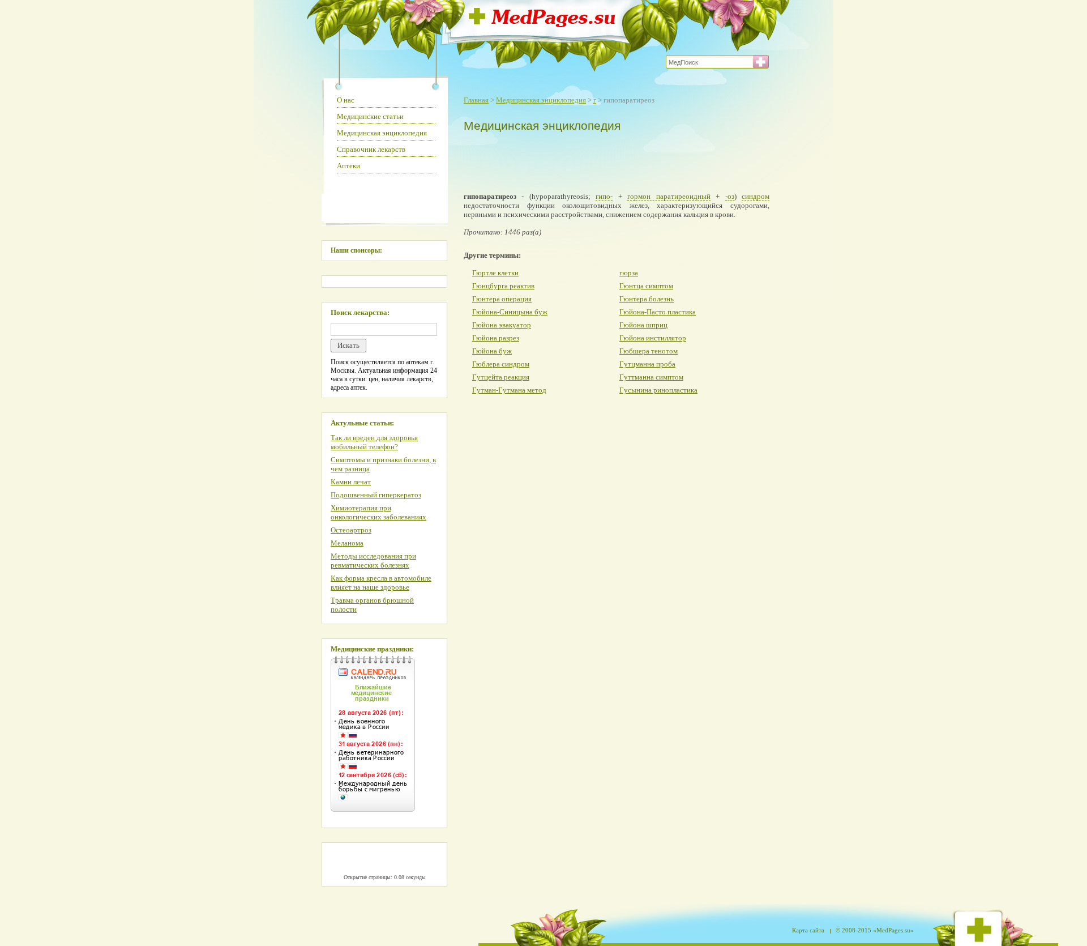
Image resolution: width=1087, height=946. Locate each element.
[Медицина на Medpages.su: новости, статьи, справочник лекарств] (542, 24)
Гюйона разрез (495, 338)
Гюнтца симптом (646, 286)
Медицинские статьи (370, 116)
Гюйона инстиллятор (652, 338)
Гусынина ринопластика (658, 390)
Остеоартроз (351, 530)
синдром (755, 196)
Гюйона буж (492, 351)
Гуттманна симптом (651, 377)
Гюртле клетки (495, 273)
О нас (345, 100)
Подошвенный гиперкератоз (376, 495)
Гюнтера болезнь (646, 299)
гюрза (628, 273)
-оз (729, 196)
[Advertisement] (614, 160)
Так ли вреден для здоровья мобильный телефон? (374, 442)
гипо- (604, 196)
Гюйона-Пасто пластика (657, 312)
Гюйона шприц (643, 325)
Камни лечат (351, 482)
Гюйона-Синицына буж (509, 312)
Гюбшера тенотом (648, 351)
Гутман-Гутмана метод (509, 390)
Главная (476, 100)
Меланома (347, 543)
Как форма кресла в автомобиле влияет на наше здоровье (381, 582)
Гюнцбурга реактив (503, 286)
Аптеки (348, 165)
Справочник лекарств (371, 149)
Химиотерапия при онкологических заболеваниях (378, 512)
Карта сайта (808, 930)
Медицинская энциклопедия (541, 100)
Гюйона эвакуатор (501, 325)
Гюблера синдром (500, 364)
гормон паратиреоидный (668, 196)
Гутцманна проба (647, 364)
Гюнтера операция (502, 299)
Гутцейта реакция (500, 377)
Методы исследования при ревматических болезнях (373, 560)
